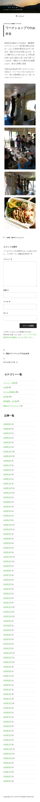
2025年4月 (7, 474)
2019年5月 (7, 726)
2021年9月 (7, 621)
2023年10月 (7, 529)
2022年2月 (7, 598)
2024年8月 (7, 502)
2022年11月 (7, 561)
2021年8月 (7, 625)
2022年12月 (7, 557)
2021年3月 (7, 644)
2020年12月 (7, 653)
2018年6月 (7, 776)
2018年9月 (7, 763)
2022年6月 (7, 580)
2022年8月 (7, 570)
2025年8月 (7, 461)
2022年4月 (7, 589)
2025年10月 (7, 456)
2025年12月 (7, 451)
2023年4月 (7, 548)
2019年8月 (7, 712)
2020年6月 (7, 680)
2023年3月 (7, 552)
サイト (5, 313)
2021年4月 (7, 639)
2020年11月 (7, 657)
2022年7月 (7, 575)
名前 (6, 290)
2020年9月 (7, 667)
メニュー (21, 16)
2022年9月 (7, 566)
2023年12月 (7, 525)
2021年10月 (7, 616)
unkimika (16, 797)
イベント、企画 (9, 383)
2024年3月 (7, 515)
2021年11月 (7, 612)
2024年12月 (7, 488)
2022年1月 (7, 602)
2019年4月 (7, 731)
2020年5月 (7, 685)
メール (6, 302)
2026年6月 (7, 429)
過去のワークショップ (17, 237)
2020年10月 (7, 662)
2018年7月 (7, 772)
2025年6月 (7, 470)
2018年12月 (7, 749)
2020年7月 (7, 676)
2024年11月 (7, 493)
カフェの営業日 (9, 392)
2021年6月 (7, 630)
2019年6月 (7, 722)
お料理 (8, 237)
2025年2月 (7, 479)
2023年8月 (7, 538)
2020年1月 (7, 699)
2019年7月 (7, 717)
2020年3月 (7, 694)
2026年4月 (7, 438)
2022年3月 (7, 593)
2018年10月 (7, 758)
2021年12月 (7, 607)
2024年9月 (7, 497)
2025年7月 (7, 465)
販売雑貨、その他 (10, 401)
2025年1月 (7, 483)
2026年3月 (7, 442)
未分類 (5, 397)
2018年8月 (7, 767)
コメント (7, 259)
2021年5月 (7, 635)
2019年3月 (7, 735)
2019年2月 (7, 740)
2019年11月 (7, 703)
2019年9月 (7, 708)
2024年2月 (7, 520)
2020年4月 (7, 689)
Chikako (19, 23)
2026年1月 (7, 447)
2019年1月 (7, 744)
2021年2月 (7, 648)
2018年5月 (7, 781)
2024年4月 (7, 511)
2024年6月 (7, 506)
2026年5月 (7, 433)
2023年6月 (7, 543)
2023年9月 (7, 534)
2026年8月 (7, 424)
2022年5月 (7, 584)
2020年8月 (7, 671)
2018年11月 (7, 754)
